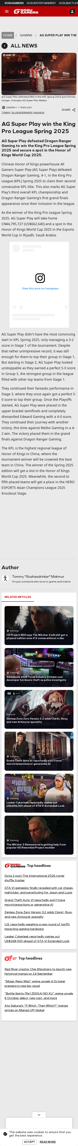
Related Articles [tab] (18, 597)
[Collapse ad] (39, 1115)
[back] (5, 46)
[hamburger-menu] (7, 11)
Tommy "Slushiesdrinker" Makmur (38, 577)
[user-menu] (72, 11)
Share (66, 109)
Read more (48, 1142)
